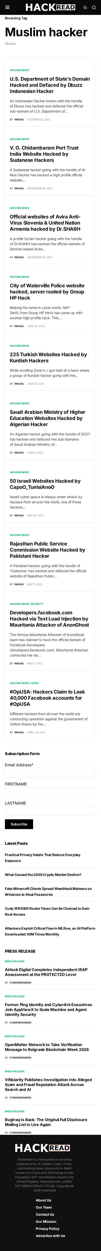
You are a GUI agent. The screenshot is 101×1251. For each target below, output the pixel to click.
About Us (43, 1200)
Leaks (35, 683)
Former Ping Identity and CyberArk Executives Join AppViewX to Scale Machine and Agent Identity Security (48, 1009)
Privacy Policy (47, 1228)
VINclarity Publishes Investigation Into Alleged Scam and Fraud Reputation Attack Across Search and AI (48, 1084)
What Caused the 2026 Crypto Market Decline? (43, 874)
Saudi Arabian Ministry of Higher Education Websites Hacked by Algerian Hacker (47, 418)
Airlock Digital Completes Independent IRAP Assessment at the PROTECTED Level (46, 972)
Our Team (44, 1207)
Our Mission (46, 1221)
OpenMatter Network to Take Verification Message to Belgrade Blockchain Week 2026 (47, 1047)
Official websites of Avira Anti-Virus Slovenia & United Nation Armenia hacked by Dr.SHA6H (45, 223)
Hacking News (19, 70)
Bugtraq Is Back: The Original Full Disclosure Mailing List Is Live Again (46, 1122)
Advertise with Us (50, 1236)
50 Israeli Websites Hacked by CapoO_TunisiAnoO (45, 484)
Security (37, 603)
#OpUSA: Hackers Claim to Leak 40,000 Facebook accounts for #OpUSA (47, 698)
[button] (7, 7)
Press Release (15, 961)
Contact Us (45, 1214)
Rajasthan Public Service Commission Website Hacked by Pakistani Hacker (47, 550)
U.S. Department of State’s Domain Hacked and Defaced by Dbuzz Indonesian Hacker (50, 85)
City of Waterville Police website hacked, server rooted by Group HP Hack (47, 292)
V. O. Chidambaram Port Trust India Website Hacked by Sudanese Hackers (44, 154)
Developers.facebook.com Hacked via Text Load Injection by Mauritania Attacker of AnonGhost (49, 619)
